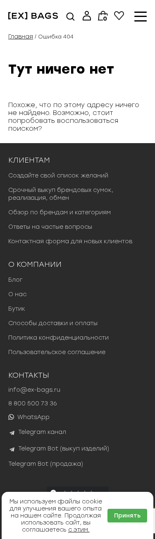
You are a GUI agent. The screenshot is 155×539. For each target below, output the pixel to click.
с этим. (79, 529)
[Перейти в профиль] (87, 16)
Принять (127, 515)
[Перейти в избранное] (119, 18)
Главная (20, 36)
